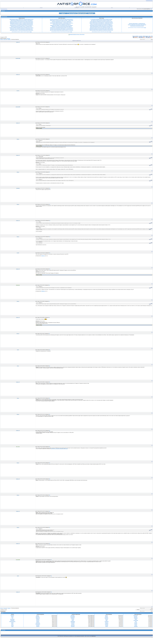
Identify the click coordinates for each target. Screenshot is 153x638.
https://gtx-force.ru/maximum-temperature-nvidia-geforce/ (59, 448)
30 (49, 511)
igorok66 (106, 625)
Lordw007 (37, 626)
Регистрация (76, 7)
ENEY (107, 620)
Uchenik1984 (136, 620)
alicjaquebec (12, 619)
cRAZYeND (72, 615)
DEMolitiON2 (73, 621)
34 (51, 575)
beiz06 (12, 622)
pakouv (12, 616)
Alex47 (73, 620)
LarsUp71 (37, 620)
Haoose (37, 615)
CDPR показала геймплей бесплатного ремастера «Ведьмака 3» (22, 20)
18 (49, 317)
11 (49, 204)
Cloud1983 (73, 622)
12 (49, 220)
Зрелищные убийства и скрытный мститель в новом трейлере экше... (21, 21)
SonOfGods (106, 621)
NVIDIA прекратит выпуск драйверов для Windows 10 (62, 24)
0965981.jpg (43, 255)
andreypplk (73, 625)
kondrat (106, 626)
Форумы (1, 39)
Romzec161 (136, 615)
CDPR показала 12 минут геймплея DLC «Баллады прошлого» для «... (22, 19)
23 (49, 398)
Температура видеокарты (15, 39)
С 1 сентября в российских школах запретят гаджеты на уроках (101, 19)
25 (49, 430)
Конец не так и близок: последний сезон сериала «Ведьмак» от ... (101, 24)
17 (49, 301)
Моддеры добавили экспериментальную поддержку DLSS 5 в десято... (22, 27)
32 (49, 543)
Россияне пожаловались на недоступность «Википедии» (61, 21)
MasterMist (37, 616)
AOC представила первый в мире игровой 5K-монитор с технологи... (61, 30)
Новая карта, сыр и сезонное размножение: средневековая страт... (21, 28)
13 (49, 236)
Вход (112, 7)
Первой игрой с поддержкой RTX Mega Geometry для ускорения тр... (61, 27)
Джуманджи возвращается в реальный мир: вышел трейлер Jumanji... (101, 28)
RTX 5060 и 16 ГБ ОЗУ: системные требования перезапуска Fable (21, 24)
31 (49, 527)
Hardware (9, 39)
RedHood (12, 615)
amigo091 (37, 625)
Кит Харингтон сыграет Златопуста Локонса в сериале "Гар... (101, 20)
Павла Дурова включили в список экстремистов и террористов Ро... (101, 26)
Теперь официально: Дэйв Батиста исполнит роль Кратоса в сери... (101, 21)
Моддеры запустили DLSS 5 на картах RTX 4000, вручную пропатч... (61, 19)
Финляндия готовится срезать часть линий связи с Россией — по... (101, 27)
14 (49, 252)
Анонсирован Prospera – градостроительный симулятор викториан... (21, 30)
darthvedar (73, 626)
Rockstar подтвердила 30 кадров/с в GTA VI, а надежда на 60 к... (21, 26)
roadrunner (38, 622)
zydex (136, 621)
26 (49, 446)
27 (49, 462)
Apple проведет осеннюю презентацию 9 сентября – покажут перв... (61, 20)
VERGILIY (37, 619)
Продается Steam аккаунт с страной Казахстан (137, 23)
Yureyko (72, 619)
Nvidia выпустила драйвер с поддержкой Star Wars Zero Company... (61, 25)
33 (51, 559)
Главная (41, 7)
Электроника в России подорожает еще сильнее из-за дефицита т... (101, 25)
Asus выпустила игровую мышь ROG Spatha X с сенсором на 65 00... (61, 28)
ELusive (135, 622)
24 (49, 414)
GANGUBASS (8, 38)
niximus (12, 625)
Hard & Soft (5, 39)
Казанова (135, 626)
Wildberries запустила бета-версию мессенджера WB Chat (62, 26)
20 (49, 349)
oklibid (136, 619)
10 (49, 188)
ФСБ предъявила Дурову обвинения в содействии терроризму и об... (101, 30)
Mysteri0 (37, 621)
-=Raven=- (106, 622)
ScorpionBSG (72, 616)
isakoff (12, 626)
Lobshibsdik (12, 620)
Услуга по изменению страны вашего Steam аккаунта (137, 24)
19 (49, 333)
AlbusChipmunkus (12, 621)
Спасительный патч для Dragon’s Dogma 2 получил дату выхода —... (21, 25)
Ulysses (106, 619)
